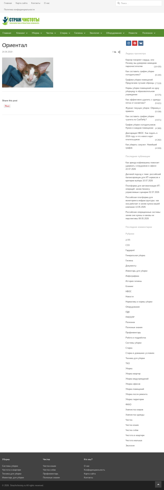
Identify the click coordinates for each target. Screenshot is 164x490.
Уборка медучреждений (137, 379)
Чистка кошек (132, 425)
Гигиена (78, 33)
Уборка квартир (133, 373)
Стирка (63, 33)
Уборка (35, 33)
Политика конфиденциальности (19, 9)
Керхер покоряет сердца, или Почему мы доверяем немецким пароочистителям (141, 63)
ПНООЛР (130, 317)
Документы (131, 266)
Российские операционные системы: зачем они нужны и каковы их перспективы (143, 215)
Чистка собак (132, 430)
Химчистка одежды (135, 415)
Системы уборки (133, 343)
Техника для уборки (135, 358)
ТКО (128, 363)
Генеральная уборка (135, 255)
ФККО (128, 404)
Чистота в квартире (135, 435)
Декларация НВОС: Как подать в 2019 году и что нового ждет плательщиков (141, 136)
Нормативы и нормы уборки (139, 301)
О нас (47, 3)
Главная (8, 3)
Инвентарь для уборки (136, 271)
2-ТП (128, 240)
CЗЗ (128, 245)
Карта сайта (21, 3)
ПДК (128, 312)
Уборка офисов (133, 384)
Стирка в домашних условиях (140, 353)
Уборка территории (135, 399)
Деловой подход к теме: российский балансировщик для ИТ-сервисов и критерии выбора (143, 177)
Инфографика (132, 276)
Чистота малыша (134, 440)
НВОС (128, 291)
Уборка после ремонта (136, 394)
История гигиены (134, 281)
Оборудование (114, 33)
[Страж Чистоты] (21, 21)
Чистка (49, 33)
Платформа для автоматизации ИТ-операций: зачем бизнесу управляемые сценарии (143, 189)
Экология (94, 33)
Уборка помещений (135, 389)
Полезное (147, 33)
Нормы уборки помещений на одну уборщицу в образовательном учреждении (142, 91)
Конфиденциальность (94, 470)
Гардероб (130, 250)
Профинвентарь (133, 332)
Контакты (35, 3)
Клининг (20, 33)
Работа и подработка (136, 337)
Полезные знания (134, 327)
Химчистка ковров (134, 409)
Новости (133, 33)
